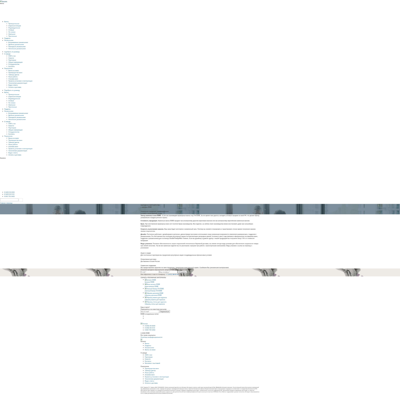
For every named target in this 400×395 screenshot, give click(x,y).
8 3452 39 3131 (9, 194)
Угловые (11, 30)
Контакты (11, 66)
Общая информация (15, 62)
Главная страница (6, 203)
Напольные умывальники (17, 48)
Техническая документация (17, 83)
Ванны (6, 21)
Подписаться (164, 311)
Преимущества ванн (15, 72)
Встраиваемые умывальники (18, 42)
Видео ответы (13, 85)
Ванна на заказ (13, 70)
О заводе (7, 54)
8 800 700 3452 (9, 196)
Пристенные (12, 36)
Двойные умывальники (16, 44)
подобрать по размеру (12, 52)
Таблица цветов (13, 75)
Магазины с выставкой (152, 363)
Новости (11, 58)
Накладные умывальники (17, 46)
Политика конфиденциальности (151, 337)
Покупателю (8, 68)
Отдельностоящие (14, 26)
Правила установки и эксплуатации (20, 81)
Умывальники (8, 40)
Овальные (11, 34)
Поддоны (7, 38)
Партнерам (12, 60)
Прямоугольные (13, 23)
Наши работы (13, 77)
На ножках (11, 32)
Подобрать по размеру (12, 90)
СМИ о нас (12, 56)
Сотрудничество (13, 64)
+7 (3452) (172, 274)
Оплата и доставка (14, 87)
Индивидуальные (14, 28)
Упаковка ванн (13, 79)
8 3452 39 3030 (9, 192)
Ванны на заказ (150, 350)
